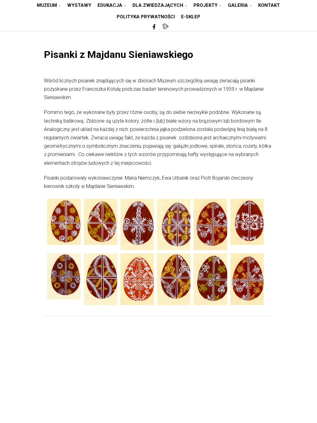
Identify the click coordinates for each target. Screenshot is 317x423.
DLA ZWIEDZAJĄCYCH (157, 5)
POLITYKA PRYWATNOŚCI (146, 17)
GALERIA (238, 5)
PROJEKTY (205, 5)
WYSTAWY (79, 5)
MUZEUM (47, 5)
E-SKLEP (190, 17)
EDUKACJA (110, 5)
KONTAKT (269, 5)
